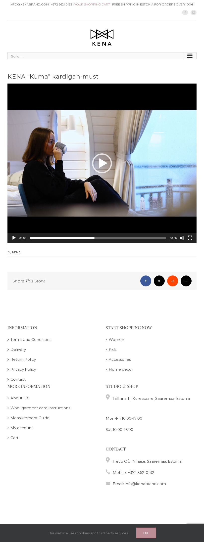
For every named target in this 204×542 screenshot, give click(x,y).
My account (21, 427)
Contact (18, 379)
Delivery (18, 349)
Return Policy (23, 359)
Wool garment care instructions (40, 408)
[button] (102, 163)
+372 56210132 (141, 472)
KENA (16, 252)
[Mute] (182, 237)
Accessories (120, 359)
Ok (146, 533)
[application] (102, 163)
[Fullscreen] (190, 237)
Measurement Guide (30, 417)
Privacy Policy (23, 369)
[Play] (13, 237)
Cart (14, 437)
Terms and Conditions (30, 339)
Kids (112, 349)
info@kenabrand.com (145, 483)
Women (116, 339)
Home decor (121, 369)
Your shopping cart (92, 4)
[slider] (98, 238)
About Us (19, 398)
